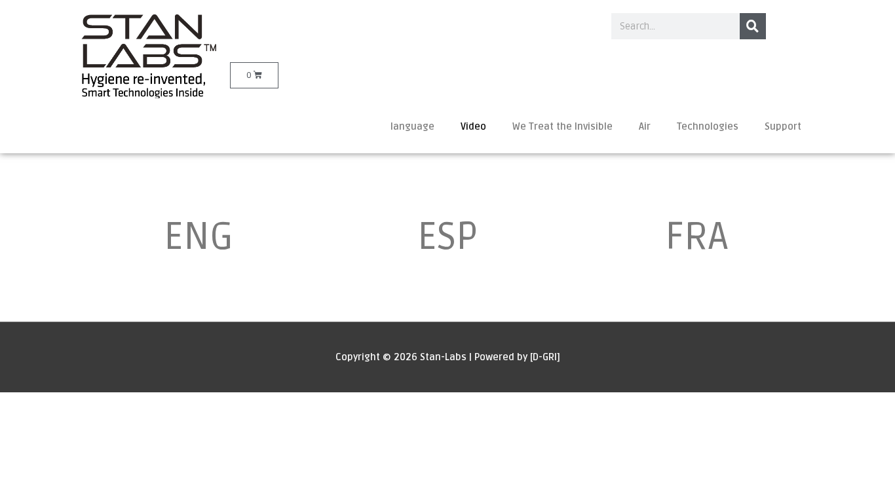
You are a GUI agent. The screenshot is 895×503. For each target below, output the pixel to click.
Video (473, 126)
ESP (447, 237)
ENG (198, 237)
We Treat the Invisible (562, 126)
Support (783, 126)
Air (645, 126)
